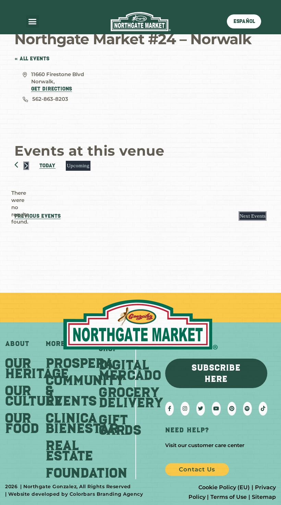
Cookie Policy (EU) (224, 487)
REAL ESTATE (69, 450)
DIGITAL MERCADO (130, 370)
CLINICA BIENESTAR (82, 423)
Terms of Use (228, 497)
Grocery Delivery (131, 397)
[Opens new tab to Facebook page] (169, 409)
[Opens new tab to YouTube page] (216, 409)
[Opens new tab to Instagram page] (185, 409)
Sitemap (264, 497)
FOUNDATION (86, 473)
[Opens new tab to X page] (200, 409)
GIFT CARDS (120, 424)
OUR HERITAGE (37, 368)
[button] (32, 21)
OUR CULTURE (33, 395)
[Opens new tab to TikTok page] (263, 409)
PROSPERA (80, 363)
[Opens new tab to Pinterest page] (232, 409)
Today (47, 166)
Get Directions (51, 89)
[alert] (19, 207)
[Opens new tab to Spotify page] (247, 409)
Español (244, 21)
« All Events (31, 59)
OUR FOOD (22, 423)
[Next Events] (26, 165)
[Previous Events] (16, 164)
